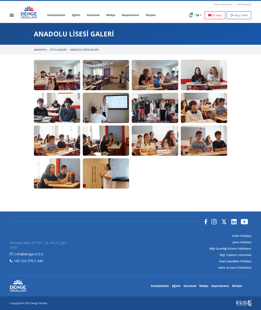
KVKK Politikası (241, 236)
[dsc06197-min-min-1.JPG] (57, 141)
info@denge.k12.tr (29, 254)
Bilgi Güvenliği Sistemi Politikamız (230, 248)
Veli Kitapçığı (244, 4)
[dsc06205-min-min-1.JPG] (106, 173)
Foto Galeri (58, 49)
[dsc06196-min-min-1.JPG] (204, 108)
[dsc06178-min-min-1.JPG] (57, 108)
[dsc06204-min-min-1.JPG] (57, 173)
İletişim (151, 15)
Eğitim (76, 15)
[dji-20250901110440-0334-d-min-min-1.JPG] (106, 75)
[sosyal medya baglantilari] (206, 222)
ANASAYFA (40, 49)
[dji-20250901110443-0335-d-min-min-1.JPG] (155, 75)
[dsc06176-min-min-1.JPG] (204, 75)
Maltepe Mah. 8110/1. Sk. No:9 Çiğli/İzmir (38, 244)
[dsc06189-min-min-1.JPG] (155, 108)
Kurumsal (93, 15)
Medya (110, 15)
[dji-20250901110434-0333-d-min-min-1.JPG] (57, 75)
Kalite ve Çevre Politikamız (234, 267)
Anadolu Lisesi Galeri (84, 49)
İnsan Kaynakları (223, 4)
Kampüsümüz (56, 15)
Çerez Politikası (241, 242)
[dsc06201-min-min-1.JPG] (155, 141)
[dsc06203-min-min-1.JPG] (204, 141)
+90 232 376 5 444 (28, 260)
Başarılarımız (130, 15)
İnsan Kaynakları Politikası (235, 261)
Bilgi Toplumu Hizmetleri (235, 255)
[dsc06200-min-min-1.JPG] (106, 141)
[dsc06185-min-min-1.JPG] (106, 108)
